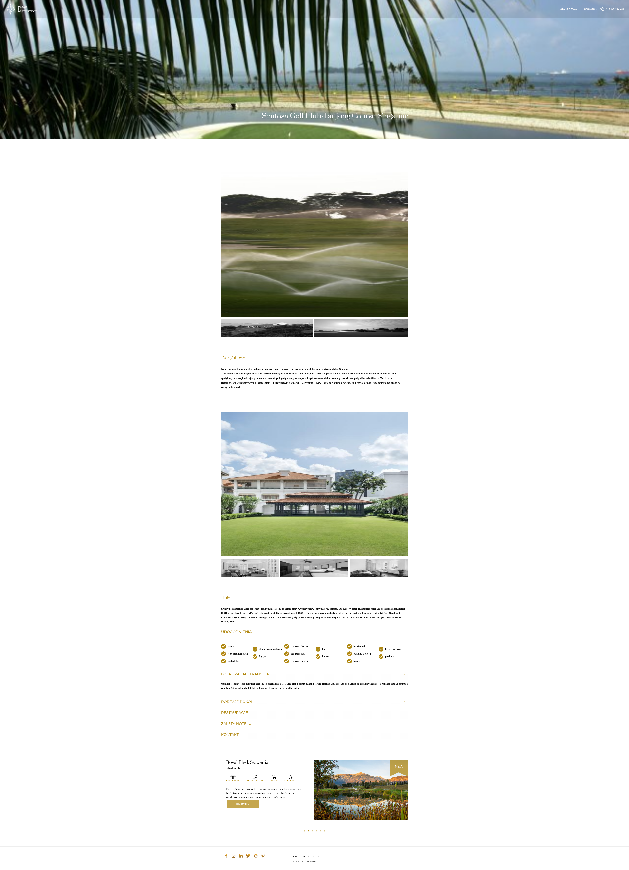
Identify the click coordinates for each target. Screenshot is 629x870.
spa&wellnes (246, 789)
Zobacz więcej (242, 817)
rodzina (230, 789)
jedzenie (241, 780)
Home (294, 856)
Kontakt (590, 9)
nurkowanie (275, 780)
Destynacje (568, 9)
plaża (290, 780)
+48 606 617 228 (615, 9)
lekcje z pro (257, 780)
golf (228, 780)
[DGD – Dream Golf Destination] (21, 9)
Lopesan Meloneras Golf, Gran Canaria (266, 762)
